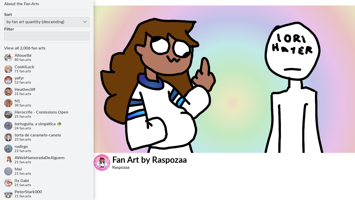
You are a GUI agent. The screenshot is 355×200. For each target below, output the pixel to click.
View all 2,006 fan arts (24, 48)
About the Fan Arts (21, 4)
